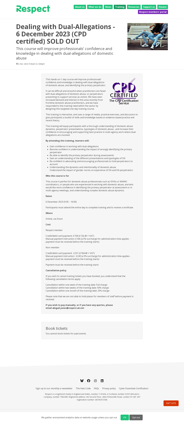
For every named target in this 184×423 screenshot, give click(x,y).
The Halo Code (83, 388)
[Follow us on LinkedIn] (102, 381)
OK (124, 417)
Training (119, 6)
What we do (94, 6)
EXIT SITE (171, 403)
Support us (149, 6)
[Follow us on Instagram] (95, 381)
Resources (133, 6)
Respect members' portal (153, 11)
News (108, 6)
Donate (163, 6)
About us (80, 6)
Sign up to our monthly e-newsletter (54, 388)
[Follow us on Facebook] (88, 381)
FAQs (96, 388)
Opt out (136, 417)
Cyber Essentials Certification (133, 388)
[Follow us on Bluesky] (82, 381)
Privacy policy (109, 388)
